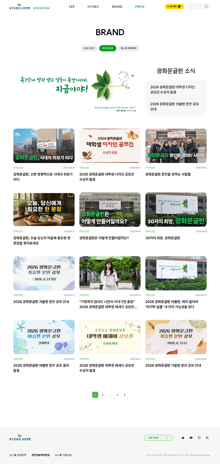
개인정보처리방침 (41, 455)
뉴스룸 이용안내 (63, 455)
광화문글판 (107, 48)
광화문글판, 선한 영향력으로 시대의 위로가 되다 (43, 176)
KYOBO (93, 7)
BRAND (117, 7)
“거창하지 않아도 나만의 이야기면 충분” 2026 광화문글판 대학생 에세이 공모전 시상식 (107, 304)
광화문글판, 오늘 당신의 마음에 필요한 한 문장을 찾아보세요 (41, 240)
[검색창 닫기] (198, 6)
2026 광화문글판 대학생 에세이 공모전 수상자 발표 (106, 368)
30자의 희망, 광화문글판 (162, 238)
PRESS (139, 7)
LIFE (72, 7)
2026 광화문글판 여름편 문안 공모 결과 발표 (41, 368)
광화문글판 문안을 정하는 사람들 (168, 174)
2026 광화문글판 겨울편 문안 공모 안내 (174, 106)
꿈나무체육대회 (129, 48)
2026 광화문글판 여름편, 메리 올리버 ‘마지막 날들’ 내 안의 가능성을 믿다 (171, 304)
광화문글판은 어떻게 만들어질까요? (104, 238)
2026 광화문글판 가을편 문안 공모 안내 (173, 365)
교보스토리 (89, 48)
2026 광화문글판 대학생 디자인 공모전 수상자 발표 (172, 89)
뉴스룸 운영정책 (18, 455)
